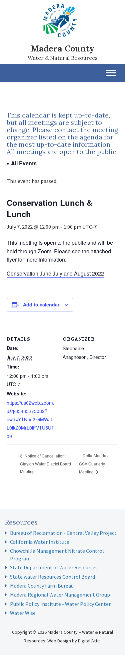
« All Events (22, 163)
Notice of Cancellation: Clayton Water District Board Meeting (45, 463)
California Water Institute (39, 541)
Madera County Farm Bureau (42, 585)
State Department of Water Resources (54, 567)
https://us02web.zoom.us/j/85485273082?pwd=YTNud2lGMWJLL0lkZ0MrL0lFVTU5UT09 (30, 419)
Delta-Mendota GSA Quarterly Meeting (94, 463)
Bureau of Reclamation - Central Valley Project (63, 533)
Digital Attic (89, 641)
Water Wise (23, 613)
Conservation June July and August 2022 (55, 273)
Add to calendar (41, 304)
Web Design (59, 641)
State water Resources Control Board (52, 576)
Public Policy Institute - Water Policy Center (60, 604)
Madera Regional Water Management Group (60, 594)
